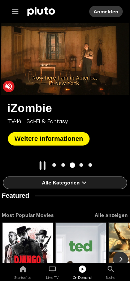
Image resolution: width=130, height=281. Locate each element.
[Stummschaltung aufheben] (8, 86)
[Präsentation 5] (90, 165)
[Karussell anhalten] (42, 165)
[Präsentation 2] (63, 165)
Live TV (52, 277)
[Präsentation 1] (54, 165)
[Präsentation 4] (81, 165)
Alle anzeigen (111, 215)
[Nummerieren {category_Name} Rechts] (120, 259)
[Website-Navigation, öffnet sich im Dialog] (17, 11)
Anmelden (105, 11)
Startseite (22, 277)
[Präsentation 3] (72, 165)
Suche (111, 277)
